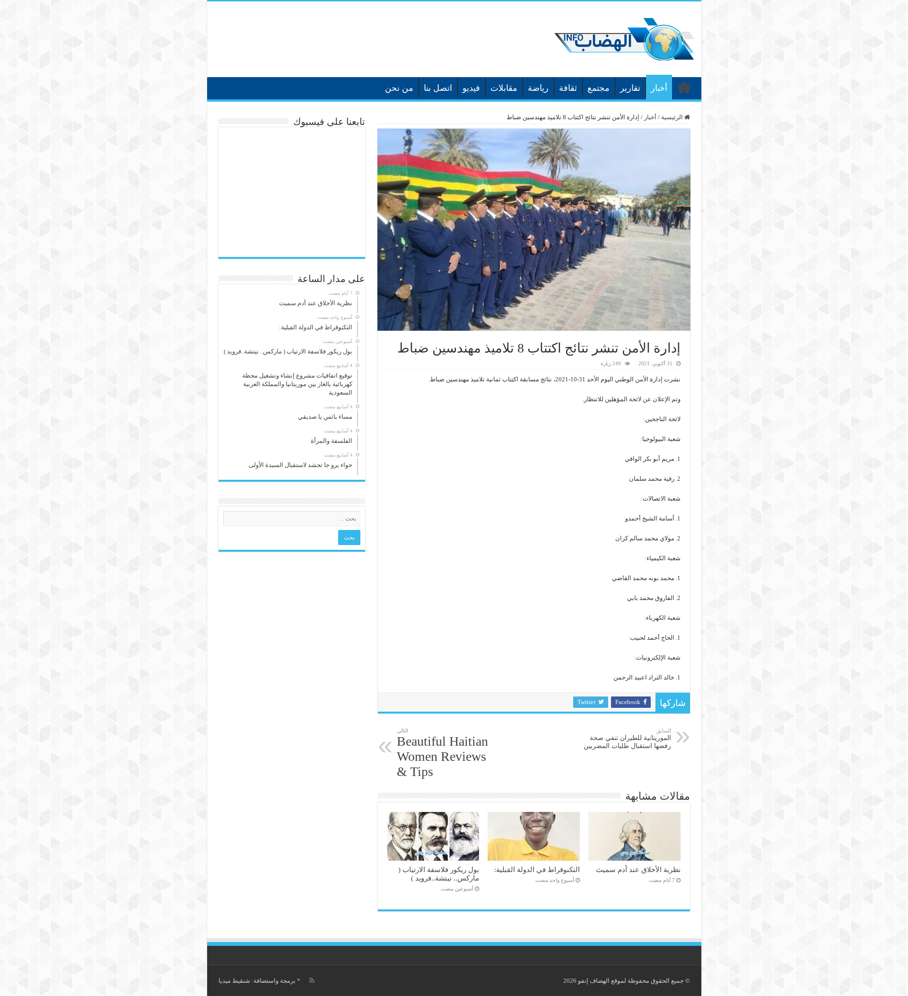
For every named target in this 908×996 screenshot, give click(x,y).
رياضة (538, 88)
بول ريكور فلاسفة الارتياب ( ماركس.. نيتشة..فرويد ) (438, 873)
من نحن (399, 88)
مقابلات (503, 88)
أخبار (659, 88)
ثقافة (568, 88)
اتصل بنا (438, 88)
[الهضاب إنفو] (624, 37)
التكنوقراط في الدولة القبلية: (537, 869)
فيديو (471, 88)
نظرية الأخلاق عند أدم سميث (638, 869)
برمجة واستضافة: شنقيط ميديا (257, 980)
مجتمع (598, 88)
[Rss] (311, 980)
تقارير (630, 88)
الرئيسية (684, 87)
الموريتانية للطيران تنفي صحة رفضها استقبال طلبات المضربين (627, 738)
